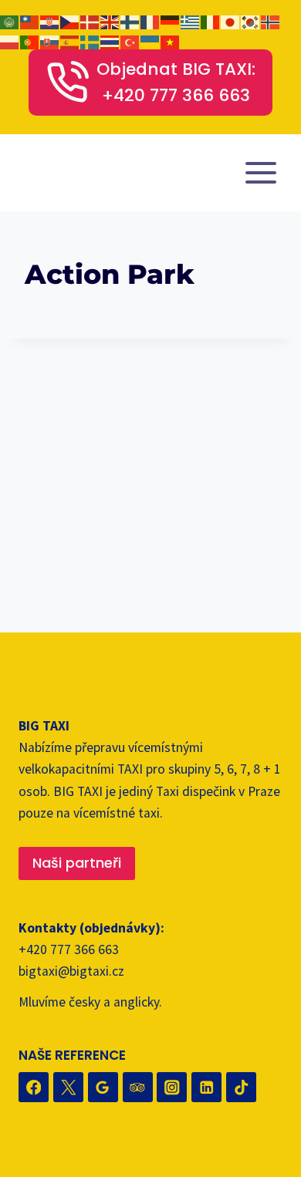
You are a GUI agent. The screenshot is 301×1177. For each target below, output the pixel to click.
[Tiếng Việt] (171, 41)
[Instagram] (172, 1087)
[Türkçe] (130, 41)
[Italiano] (211, 21)
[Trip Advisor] (138, 1087)
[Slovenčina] (50, 41)
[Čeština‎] (70, 21)
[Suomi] (130, 21)
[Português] (30, 41)
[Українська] (150, 41)
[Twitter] (68, 1087)
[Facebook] (34, 1087)
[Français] (150, 21)
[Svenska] (90, 41)
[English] (110, 21)
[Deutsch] (171, 21)
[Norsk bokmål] (271, 21)
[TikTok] (241, 1087)
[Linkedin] (206, 1087)
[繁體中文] (30, 21)
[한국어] (251, 21)
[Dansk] (90, 21)
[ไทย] (110, 41)
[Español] (70, 41)
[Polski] (10, 41)
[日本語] (231, 21)
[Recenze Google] (103, 1087)
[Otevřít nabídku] (260, 173)
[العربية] (10, 21)
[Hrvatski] (50, 21)
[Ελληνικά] (191, 21)
